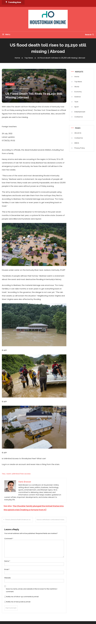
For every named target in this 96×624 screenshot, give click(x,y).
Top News (10, 84)
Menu (7, 34)
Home (76, 76)
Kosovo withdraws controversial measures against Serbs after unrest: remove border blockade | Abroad (51, 520)
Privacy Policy (79, 148)
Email (6, 569)
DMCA (76, 143)
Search (88, 34)
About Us (77, 133)
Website (7, 578)
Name (7, 561)
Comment (8, 538)
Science (77, 97)
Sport (76, 107)
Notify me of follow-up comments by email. (22, 596)
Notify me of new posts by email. (18, 602)
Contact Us (78, 117)
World (76, 87)
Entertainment (79, 112)
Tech (76, 102)
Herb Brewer (24, 88)
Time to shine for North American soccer (19, 520)
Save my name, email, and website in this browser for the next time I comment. (31, 590)
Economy (78, 92)
